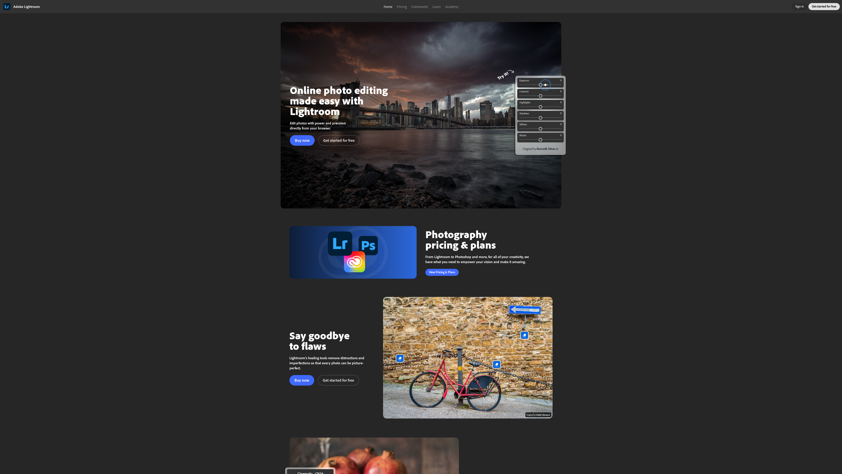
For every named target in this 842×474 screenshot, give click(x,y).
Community (419, 6)
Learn (436, 6)
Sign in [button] (799, 6)
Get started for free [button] (824, 6)
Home (388, 6)
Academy (451, 6)
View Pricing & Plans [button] (442, 272)
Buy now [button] (302, 140)
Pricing (402, 6)
